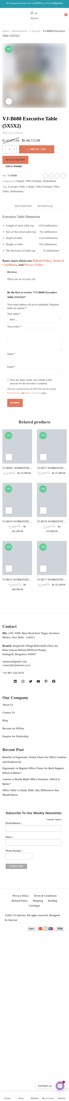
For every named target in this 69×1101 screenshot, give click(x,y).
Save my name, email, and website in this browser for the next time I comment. (31, 381)
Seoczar (12, 920)
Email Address (14, 823)
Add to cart (38, 149)
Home (5, 31)
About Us (7, 704)
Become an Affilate (13, 728)
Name (11, 354)
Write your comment (12, 133)
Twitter (51, 175)
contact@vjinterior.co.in (16, 665)
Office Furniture (33, 181)
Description (23, 206)
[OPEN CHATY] (60, 1085)
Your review (14, 326)
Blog (5, 720)
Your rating (14, 313)
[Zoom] (9, 101)
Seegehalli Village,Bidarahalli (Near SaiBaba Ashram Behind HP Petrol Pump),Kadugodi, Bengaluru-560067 (30, 650)
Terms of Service (33, 393)
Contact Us (8, 712)
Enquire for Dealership (15, 736)
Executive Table (16, 186)
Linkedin (63, 175)
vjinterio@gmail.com (14, 661)
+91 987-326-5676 (13, 672)
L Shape (30, 186)
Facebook (45, 175)
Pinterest (57, 175)
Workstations (19, 31)
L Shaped (35, 31)
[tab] (23, 206)
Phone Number (14, 850)
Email (11, 366)
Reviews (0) (45, 206)
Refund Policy (42, 260)
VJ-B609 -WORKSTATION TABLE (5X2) (26, 468)
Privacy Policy (33, 264)
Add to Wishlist (13, 166)
